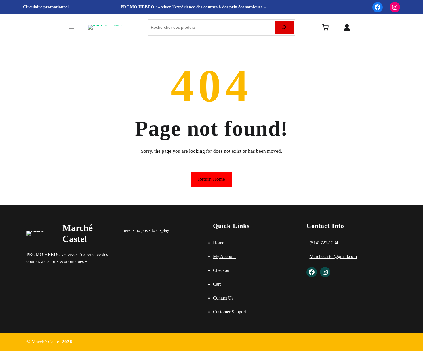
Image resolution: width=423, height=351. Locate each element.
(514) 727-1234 (324, 242)
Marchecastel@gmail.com (333, 256)
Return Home (211, 179)
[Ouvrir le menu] (71, 27)
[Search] (284, 27)
